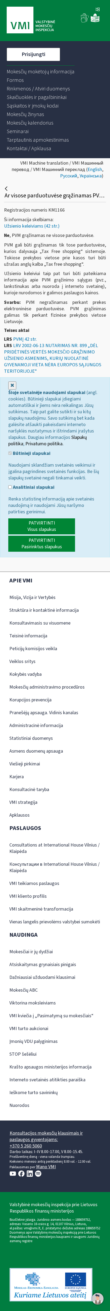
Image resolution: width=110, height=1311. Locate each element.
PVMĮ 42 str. (25, 339)
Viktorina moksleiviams (32, 1003)
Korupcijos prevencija (30, 700)
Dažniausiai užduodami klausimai (42, 977)
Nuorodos (19, 1105)
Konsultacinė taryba (29, 789)
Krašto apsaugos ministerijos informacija (50, 1067)
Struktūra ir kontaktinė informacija (44, 610)
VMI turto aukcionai (28, 1028)
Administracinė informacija (36, 725)
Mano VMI (46, 1166)
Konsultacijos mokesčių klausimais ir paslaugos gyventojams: (46, 1136)
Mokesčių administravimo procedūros (47, 687)
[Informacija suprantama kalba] (95, 21)
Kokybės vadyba (25, 674)
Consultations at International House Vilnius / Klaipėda (54, 848)
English (95, 169)
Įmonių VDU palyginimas (33, 1041)
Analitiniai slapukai (33, 487)
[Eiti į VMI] (31, 20)
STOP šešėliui (23, 1054)
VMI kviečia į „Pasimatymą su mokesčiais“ (51, 1015)
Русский (68, 176)
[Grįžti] (7, 188)
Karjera (16, 776)
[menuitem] (40, 72)
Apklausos (19, 815)
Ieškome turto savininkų (33, 1092)
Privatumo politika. (44, 443)
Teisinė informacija (28, 636)
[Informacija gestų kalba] (85, 21)
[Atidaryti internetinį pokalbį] (98, 1299)
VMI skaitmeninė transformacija (41, 909)
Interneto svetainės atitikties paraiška (47, 1079)
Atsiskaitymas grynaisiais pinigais (42, 964)
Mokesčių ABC (23, 990)
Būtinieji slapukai (31, 453)
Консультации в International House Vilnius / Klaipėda (54, 867)
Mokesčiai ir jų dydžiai (31, 951)
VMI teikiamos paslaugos (34, 883)
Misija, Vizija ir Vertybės (32, 597)
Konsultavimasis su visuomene (39, 623)
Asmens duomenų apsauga (36, 751)
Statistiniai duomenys (31, 738)
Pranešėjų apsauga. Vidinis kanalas (43, 712)
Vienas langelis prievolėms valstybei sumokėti (54, 922)
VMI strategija (23, 802)
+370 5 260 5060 (26, 1146)
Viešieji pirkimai (24, 764)
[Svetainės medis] (98, 10)
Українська (91, 176)
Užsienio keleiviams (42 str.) (32, 226)
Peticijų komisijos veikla (33, 648)
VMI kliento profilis (28, 896)
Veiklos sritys (22, 661)
